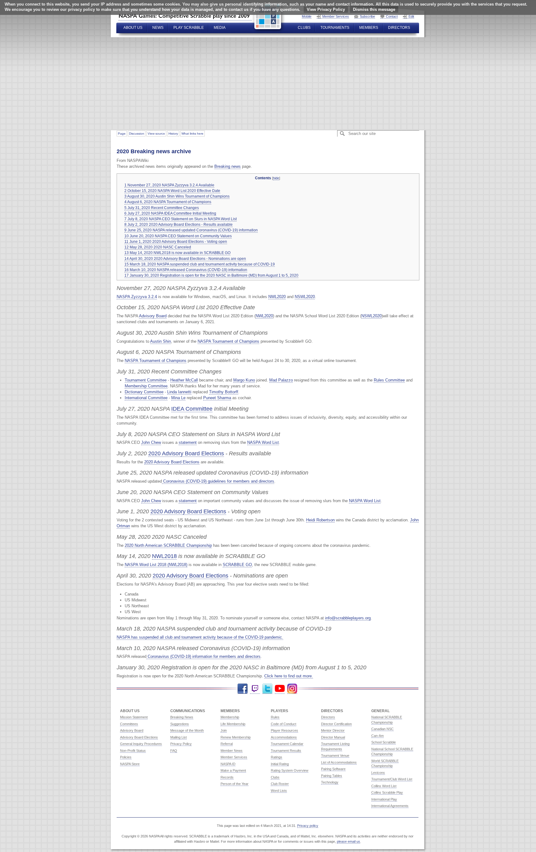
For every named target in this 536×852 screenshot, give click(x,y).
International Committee (146, 397)
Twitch (255, 689)
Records (227, 777)
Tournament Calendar (287, 744)
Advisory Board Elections (139, 737)
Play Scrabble (188, 27)
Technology (329, 782)
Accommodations (284, 737)
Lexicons (378, 772)
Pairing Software (333, 769)
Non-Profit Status (133, 750)
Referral (227, 744)
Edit (411, 16)
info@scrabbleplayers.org (348, 618)
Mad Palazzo (281, 380)
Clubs (304, 27)
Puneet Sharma (217, 397)
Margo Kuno (244, 380)
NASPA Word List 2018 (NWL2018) (156, 564)
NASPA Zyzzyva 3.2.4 (137, 296)
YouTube (280, 689)
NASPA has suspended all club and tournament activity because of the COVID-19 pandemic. (200, 637)
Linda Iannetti (179, 392)
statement (188, 442)
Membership (230, 717)
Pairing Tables (331, 776)
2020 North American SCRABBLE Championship (168, 545)
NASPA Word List (263, 442)
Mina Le (178, 397)
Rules (275, 717)
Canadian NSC (382, 729)
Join (224, 730)
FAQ (173, 750)
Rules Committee (389, 380)
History (173, 133)
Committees (129, 724)
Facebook (243, 689)
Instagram (292, 689)
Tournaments (334, 27)
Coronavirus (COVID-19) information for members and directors (203, 656)
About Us (132, 27)
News (157, 27)
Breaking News (181, 717)
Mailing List (178, 737)
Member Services (335, 16)
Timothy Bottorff (223, 392)
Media (220, 27)
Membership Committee (146, 386)
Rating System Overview (289, 770)
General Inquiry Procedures (141, 744)
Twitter (267, 689)
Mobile (306, 16)
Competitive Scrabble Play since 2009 (185, 15)
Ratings (276, 757)
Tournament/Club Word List (391, 779)
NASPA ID (228, 764)
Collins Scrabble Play (387, 792)
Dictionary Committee (144, 392)
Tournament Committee (146, 380)
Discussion (136, 133)
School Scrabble (383, 742)
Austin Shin (160, 341)
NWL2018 (164, 556)
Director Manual (333, 737)
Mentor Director (333, 730)
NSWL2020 (305, 296)
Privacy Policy (181, 744)
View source (156, 133)
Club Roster (280, 784)
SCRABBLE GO (237, 564)
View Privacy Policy (326, 9)
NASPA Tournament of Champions (228, 341)
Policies (126, 757)
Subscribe (367, 16)
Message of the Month (187, 730)
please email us (348, 841)
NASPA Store (130, 764)
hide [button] (276, 178)
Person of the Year (234, 784)
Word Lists (279, 790)
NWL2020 (277, 296)
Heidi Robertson (320, 520)
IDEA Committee (191, 408)
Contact (392, 16)
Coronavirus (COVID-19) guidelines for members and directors (218, 481)
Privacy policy (307, 825)
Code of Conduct (283, 724)
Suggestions (179, 724)
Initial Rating (280, 764)
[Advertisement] (295, 83)
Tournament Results (286, 750)
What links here (192, 133)
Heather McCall (184, 380)
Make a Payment (233, 770)
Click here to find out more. (288, 676)
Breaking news (227, 166)
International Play (384, 799)
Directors (399, 27)
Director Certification (336, 724)
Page (122, 133)
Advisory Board (153, 316)
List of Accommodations (339, 762)
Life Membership (233, 724)
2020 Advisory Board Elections (186, 453)
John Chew (151, 442)
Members (368, 27)
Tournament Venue (335, 755)
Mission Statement (134, 717)
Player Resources (284, 730)
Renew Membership (236, 737)
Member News (232, 750)
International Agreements (390, 806)
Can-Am (377, 736)
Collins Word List (383, 786)
